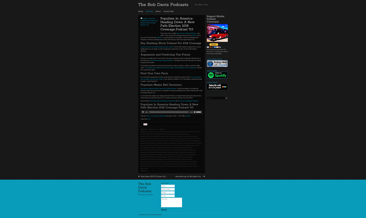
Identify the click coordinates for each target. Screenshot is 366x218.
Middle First (160, 147)
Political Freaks (144, 152)
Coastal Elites (162, 136)
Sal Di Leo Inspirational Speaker (188, 101)
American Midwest (175, 131)
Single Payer (189, 157)
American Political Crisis (184, 131)
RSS (149, 119)
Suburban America (161, 161)
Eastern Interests (154, 138)
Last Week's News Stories (158, 145)
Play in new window (152, 116)
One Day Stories (162, 150)
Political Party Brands (162, 152)
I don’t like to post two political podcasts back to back (157, 47)
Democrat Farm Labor (192, 136)
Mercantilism (143, 147)
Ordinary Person (170, 150)
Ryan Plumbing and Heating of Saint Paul (162, 101)
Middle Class (155, 147)
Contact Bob (168, 11)
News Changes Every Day (146, 150)
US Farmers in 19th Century (147, 166)
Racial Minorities (144, 157)
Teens (187, 161)
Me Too (197, 145)
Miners (165, 147)
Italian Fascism (198, 143)
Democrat (185, 136)
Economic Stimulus (171, 138)
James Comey (144, 145)
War (181, 166)
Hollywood (149, 143)
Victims (177, 166)
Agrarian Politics (161, 131)
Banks (199, 131)
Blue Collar (150, 134)
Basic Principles (144, 134)
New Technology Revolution (186, 147)
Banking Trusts (194, 131)
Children (184, 134)
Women (142, 168)
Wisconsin (195, 166)
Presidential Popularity (169, 154)
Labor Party (150, 145)
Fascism (150, 141)
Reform (160, 157)
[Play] (143, 112)
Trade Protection (150, 163)
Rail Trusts (151, 157)
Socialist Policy (171, 159)
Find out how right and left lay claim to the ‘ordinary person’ (159, 88)
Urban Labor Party (191, 163)
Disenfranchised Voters (146, 138)
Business (170, 134)
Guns (190, 141)
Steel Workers (178, 159)
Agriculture (167, 131)
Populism (159, 37)
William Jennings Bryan (187, 166)
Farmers (146, 141)
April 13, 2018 (154, 129)
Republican (164, 157)
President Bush (144, 154)
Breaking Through (158, 134)
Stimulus (183, 159)
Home (140, 11)
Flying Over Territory (157, 141)
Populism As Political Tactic (189, 152)
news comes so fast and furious (186, 33)
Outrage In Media (182, 150)
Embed (188, 116)
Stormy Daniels (188, 159)
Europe (177, 138)
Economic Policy (162, 138)
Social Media (159, 159)
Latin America (168, 145)
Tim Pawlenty (143, 163)
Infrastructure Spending (189, 143)
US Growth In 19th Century (159, 166)
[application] (172, 112)
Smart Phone (153, 159)
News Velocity (155, 150)
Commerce (167, 136)
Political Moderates (152, 152)
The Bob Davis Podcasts (163, 4)
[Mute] (195, 112)
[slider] (199, 112)
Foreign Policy (166, 141)
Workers (146, 168)
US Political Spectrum (171, 166)
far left (198, 138)
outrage (176, 150)
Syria (167, 161)
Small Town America (145, 159)
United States (177, 163)
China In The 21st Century (146, 136)
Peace (194, 150)
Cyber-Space (179, 136)
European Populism (184, 138)
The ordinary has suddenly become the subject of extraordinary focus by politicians (170, 67)
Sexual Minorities (179, 157)
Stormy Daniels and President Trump (149, 161)
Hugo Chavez (160, 143)
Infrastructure (180, 143)
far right (142, 141)
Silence (184, 157)
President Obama (151, 154)
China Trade (155, 136)
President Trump (159, 154)
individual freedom (172, 143)
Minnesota (170, 147)
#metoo (144, 131)
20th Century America (152, 131)
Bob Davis (145, 129)
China (188, 134)
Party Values (189, 150)
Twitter (159, 163)
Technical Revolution (173, 161)
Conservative (173, 136)
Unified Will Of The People (167, 163)
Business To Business (177, 134)
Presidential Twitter (178, 154)
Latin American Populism (176, 145)
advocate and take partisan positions (161, 60)
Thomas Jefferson (193, 161)
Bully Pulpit (165, 134)
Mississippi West (176, 147)
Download (163, 116)
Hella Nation (143, 143)
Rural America (171, 157)
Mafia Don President (191, 145)
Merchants (149, 147)
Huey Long (154, 143)
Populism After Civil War (177, 152)
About (158, 11)
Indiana (166, 143)
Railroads (156, 157)
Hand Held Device (196, 141)
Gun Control (186, 141)
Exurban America (193, 138)
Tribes (156, 163)
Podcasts (149, 11)
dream (194, 35)
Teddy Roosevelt (182, 161)
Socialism (165, 159)
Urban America (183, 163)
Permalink (145, 170)
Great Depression (179, 141)
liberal (184, 145)
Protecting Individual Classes (189, 154)
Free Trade (172, 141)
